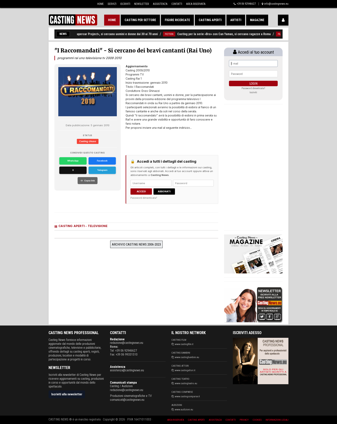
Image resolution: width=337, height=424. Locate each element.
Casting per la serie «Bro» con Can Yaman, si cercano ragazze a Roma (216, 34)
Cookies (257, 419)
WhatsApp (73, 160)
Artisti (235, 20)
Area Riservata (196, 3)
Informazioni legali (277, 419)
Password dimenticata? (143, 197)
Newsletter (141, 3)
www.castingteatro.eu (186, 383)
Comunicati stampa (123, 382)
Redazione (117, 339)
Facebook (102, 160)
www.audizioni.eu (184, 409)
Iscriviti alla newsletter (66, 394)
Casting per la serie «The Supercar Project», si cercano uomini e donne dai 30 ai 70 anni (91, 34)
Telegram (102, 170)
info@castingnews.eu (276, 3)
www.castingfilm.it (184, 344)
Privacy (244, 419)
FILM (272, 34)
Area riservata (175, 419)
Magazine (257, 20)
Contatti (176, 3)
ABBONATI (164, 191)
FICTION (162, 34)
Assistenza (160, 3)
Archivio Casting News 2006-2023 (136, 244)
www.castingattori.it (185, 370)
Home (100, 3)
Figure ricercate (177, 20)
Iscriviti (125, 3)
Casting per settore (140, 20)
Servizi (112, 3)
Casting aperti (210, 20)
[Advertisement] (165, 139)
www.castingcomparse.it (187, 396)
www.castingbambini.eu (187, 357)
